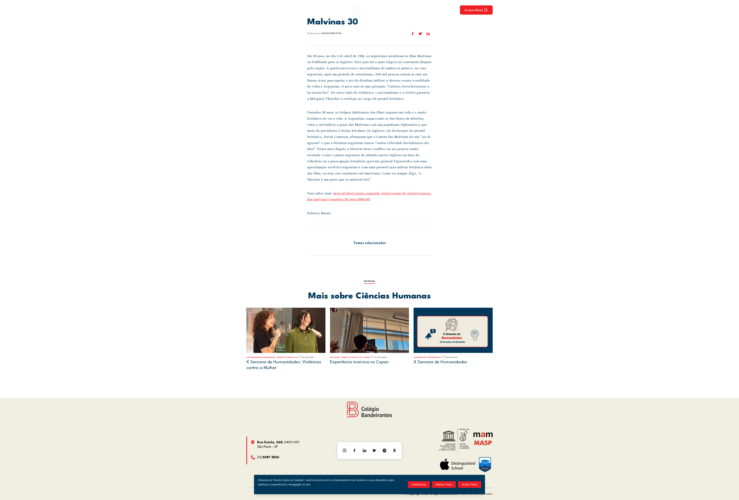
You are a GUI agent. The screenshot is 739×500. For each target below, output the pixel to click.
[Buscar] (453, 10)
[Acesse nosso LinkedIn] (364, 450)
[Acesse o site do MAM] (483, 436)
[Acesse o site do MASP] (483, 442)
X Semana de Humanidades (440, 362)
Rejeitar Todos (444, 484)
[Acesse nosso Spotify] (384, 450)
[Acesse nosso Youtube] (374, 450)
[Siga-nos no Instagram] (344, 450)
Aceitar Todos (469, 484)
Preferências (419, 484)
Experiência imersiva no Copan (359, 362)
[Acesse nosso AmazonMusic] (394, 450)
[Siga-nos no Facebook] (354, 450)
